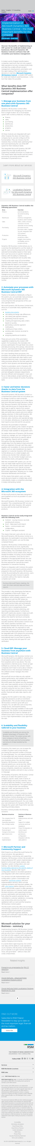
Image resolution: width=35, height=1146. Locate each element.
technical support (15, 880)
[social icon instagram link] (27, 1058)
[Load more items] (17, 998)
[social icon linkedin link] (22, 1058)
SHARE (29, 11)
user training (9, 886)
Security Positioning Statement (17, 1136)
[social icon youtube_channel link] (32, 1058)
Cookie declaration (17, 1130)
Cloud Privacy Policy (17, 1126)
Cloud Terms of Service (17, 1128)
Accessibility (17, 1122)
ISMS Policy (17, 1132)
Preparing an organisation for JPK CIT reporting (15, 968)
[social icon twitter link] (30, 1058)
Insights (8, 10)
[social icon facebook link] (25, 1058)
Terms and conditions (17, 1138)
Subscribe (9, 1030)
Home (3, 10)
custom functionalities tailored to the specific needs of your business (17, 868)
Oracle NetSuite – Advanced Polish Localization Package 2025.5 (14, 979)
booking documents (12, 312)
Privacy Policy (17, 1134)
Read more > (5, 972)
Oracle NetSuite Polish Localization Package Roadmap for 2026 (17, 989)
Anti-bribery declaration (17, 1124)
